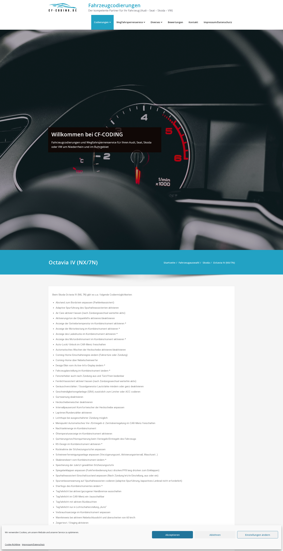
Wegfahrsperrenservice (129, 22)
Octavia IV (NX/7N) (224, 262)
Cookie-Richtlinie (12, 544)
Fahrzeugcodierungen (114, 5)
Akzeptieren (172, 534)
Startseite (169, 262)
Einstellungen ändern (257, 534)
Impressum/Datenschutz (33, 544)
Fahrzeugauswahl (189, 262)
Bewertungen (175, 22)
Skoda (206, 262)
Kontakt (193, 22)
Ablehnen (215, 534)
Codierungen (101, 22)
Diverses (155, 22)
